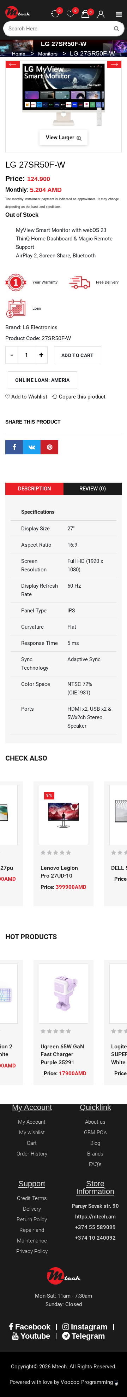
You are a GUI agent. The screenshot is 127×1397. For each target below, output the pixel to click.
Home (18, 54)
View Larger (60, 137)
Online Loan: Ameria (42, 380)
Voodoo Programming (87, 1382)
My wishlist (32, 1132)
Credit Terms (32, 1198)
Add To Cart (77, 355)
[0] (70, 14)
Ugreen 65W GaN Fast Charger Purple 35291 (62, 1054)
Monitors (48, 54)
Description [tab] (34, 488)
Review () (92, 488)
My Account (32, 1122)
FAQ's (95, 1164)
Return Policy (32, 1219)
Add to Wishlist (28, 397)
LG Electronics (40, 327)
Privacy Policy (32, 1251)
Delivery (32, 1209)
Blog (95, 1143)
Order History (32, 1154)
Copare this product (81, 397)
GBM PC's (95, 1132)
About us (95, 1122)
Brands (95, 1154)
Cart (32, 1143)
